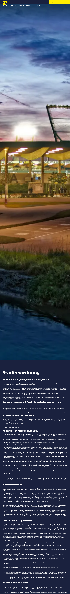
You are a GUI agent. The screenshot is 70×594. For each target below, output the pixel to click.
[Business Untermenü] (39, 5)
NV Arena (37, 2)
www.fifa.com (24, 391)
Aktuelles (13, 5)
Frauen (18, 2)
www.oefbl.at (63, 388)
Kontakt (45, 2)
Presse (41, 2)
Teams (20, 5)
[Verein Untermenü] (31, 5)
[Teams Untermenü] (23, 5)
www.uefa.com (16, 391)
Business (36, 5)
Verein (28, 5)
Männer (12, 2)
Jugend (23, 2)
